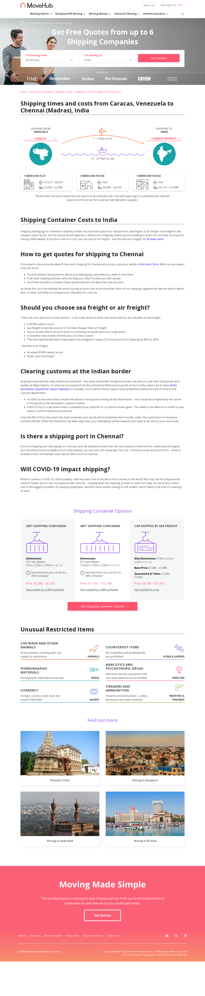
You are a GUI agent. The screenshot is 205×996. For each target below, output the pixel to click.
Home (23, 91)
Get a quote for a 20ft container (45, 589)
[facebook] (166, 936)
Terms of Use (113, 935)
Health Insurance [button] (154, 13)
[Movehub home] (36, 5)
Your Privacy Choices (93, 935)
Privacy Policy (72, 935)
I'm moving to (93, 55)
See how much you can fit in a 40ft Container (101, 574)
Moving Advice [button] (39, 13)
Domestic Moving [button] (125, 13)
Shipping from (41, 130)
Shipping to (164, 130)
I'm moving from (36, 55)
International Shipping (41, 91)
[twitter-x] (176, 936)
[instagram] (185, 936)
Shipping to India (64, 91)
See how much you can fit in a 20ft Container (47, 574)
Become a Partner (53, 935)
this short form (149, 264)
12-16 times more (152, 239)
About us (22, 935)
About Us (149, 5)
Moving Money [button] (98, 13)
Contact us (36, 935)
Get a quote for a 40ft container (99, 589)
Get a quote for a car (146, 589)
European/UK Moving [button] (68, 13)
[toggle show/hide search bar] (180, 13)
